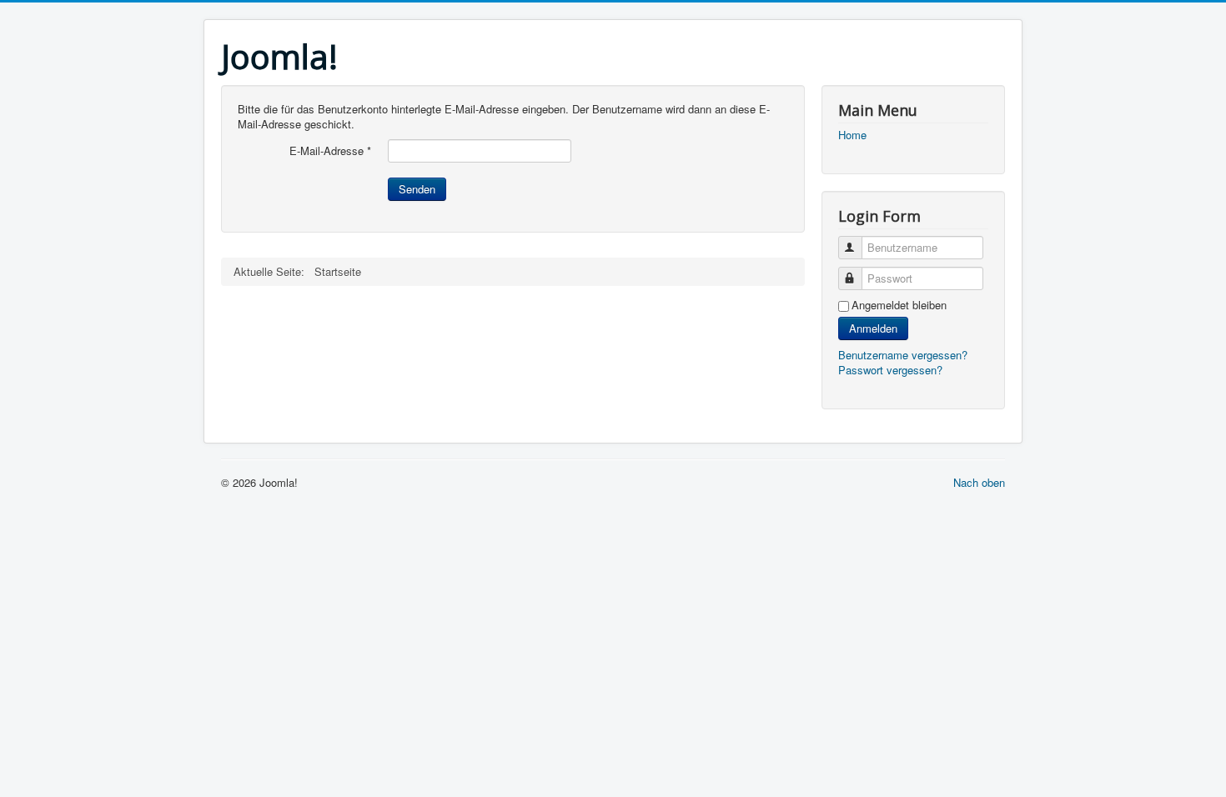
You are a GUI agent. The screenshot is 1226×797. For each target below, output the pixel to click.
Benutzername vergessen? (902, 355)
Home (852, 135)
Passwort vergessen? (890, 370)
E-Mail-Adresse (330, 150)
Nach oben (979, 482)
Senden (417, 189)
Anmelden (873, 328)
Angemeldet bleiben (899, 305)
